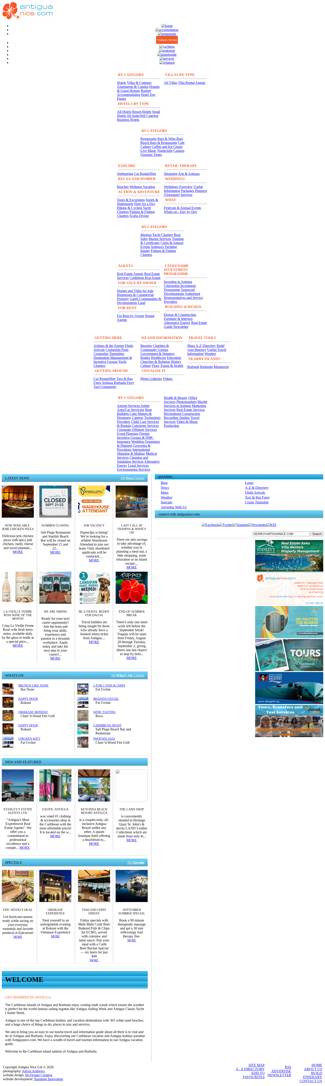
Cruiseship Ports (117, 350)
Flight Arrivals (255, 492)
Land (141, 303)
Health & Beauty (175, 398)
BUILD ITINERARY (312, 1075)
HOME (317, 1065)
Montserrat (221, 367)
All (135, 862)
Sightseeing (125, 174)
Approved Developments (179, 292)
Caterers (137, 418)
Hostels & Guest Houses (138, 89)
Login (249, 483)
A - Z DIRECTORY (250, 1069)
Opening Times (151, 155)
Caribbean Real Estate (145, 278)
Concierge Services (145, 426)
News (165, 488)
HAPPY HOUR (28, 699)
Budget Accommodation (134, 93)
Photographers (186, 402)
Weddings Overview (178, 187)
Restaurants (148, 139)
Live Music (148, 151)
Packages (187, 191)
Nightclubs (164, 151)
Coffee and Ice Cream (167, 147)
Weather (210, 354)
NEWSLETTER (279, 1075)
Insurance (124, 441)
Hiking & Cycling (129, 208)
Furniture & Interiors (178, 319)
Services (186, 195)
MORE (18, 552)
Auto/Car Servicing (130, 410)
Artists (144, 406)
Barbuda (193, 367)
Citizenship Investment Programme (180, 288)
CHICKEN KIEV (29, 738)
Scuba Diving (139, 216)
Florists (144, 434)
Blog (164, 483)
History (176, 362)
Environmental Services (133, 469)
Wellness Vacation (142, 187)
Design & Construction (180, 315)
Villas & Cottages (139, 83)
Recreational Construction (182, 414)
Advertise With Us (174, 507)
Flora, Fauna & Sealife (167, 366)
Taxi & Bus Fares (257, 497)
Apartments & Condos (132, 87)
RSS (288, 1067)
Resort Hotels (141, 112)
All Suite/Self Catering (142, 116)
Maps (191, 346)
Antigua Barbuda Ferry (118, 383)
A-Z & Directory (257, 488)
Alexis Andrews (33, 1071)
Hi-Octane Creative (38, 1075)
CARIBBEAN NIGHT (107, 725)
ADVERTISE (281, 1071)
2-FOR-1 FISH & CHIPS (109, 685)
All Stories (132, 478)
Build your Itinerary (205, 348)
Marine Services (160, 239)
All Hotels (124, 112)
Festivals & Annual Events (182, 208)
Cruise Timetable (257, 502)
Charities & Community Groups (154, 348)
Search (316, 534)
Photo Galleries (151, 379)
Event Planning (127, 434)
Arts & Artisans (189, 174)
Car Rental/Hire (145, 174)
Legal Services (138, 465)
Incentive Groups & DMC (135, 437)
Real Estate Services (190, 410)
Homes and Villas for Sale (135, 291)
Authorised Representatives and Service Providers (183, 298)
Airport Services (128, 406)
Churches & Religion (155, 362)
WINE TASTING (104, 712)
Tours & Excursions (131, 200)
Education (174, 358)
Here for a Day (144, 204)
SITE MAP (257, 1065)
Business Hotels (128, 120)
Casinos (178, 151)
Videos (167, 379)
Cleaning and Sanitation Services (132, 459)
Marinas (146, 235)
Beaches (123, 187)
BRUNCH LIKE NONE (33, 685)
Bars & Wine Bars (170, 139)
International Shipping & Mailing (133, 451)
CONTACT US (311, 1081)
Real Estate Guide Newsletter (185, 325)
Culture (145, 366)
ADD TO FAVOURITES (254, 1075)
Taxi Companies (105, 387)
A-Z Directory (206, 346)
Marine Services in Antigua (185, 404)
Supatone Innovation (48, 1079)
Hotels (121, 83)
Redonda (206, 367)
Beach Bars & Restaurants (158, 143)
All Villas (170, 83)
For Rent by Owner (130, 316)
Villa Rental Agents (191, 83)
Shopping (170, 174)
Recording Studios (177, 418)
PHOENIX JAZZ (104, 738)
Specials (166, 502)
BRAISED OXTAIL (106, 699)
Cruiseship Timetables (109, 354)
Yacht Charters (162, 235)
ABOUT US (313, 1069)
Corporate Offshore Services (137, 430)
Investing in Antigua (178, 282)
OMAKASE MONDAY (33, 712)
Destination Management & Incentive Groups (113, 360)
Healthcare (158, 358)
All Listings (127, 675)
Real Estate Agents (130, 274)
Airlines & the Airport (109, 346)
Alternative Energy (177, 323)
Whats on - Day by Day (180, 212)
